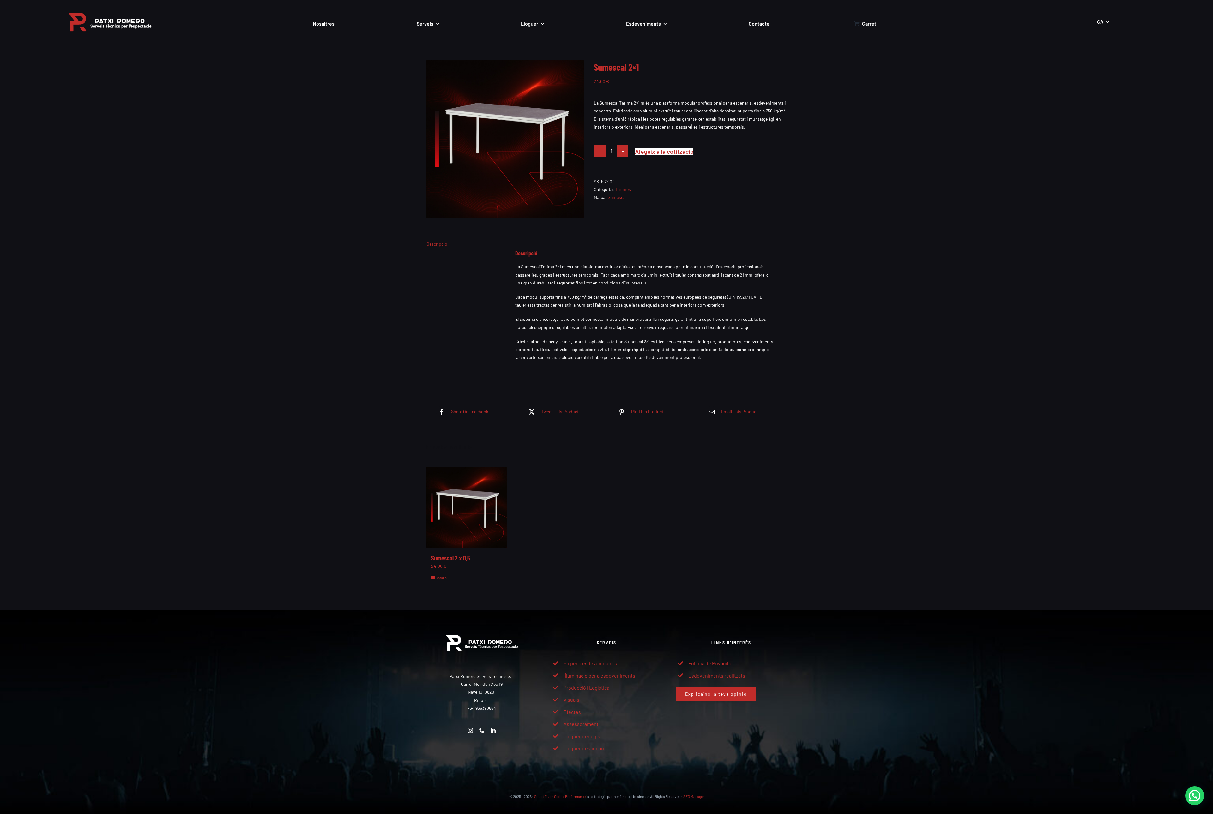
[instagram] (470, 730)
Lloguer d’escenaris (585, 748)
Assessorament (581, 724)
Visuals (571, 700)
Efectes (572, 712)
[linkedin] (493, 730)
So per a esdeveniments (590, 663)
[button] (1194, 795)
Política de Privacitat (710, 663)
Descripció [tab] (436, 244)
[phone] (481, 730)
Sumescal (617, 197)
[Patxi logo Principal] (110, 8)
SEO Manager (693, 796)
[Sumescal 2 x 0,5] (466, 507)
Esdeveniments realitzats (716, 676)
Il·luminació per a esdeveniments (599, 676)
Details (441, 577)
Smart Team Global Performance (560, 796)
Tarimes (623, 189)
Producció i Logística (586, 688)
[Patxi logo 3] (482, 631)
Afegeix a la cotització (664, 151)
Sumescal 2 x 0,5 (450, 558)
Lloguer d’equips (582, 736)
